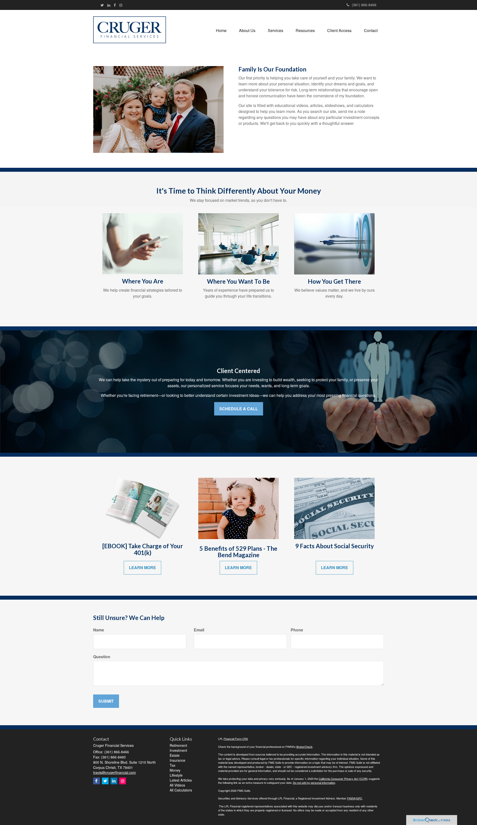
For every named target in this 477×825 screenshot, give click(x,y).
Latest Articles (181, 780)
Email (199, 630)
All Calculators (181, 790)
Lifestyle (176, 775)
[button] (247, 30)
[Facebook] (115, 4)
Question (101, 656)
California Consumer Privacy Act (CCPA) (343, 779)
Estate (175, 755)
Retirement (178, 745)
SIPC (359, 798)
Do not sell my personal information (314, 783)
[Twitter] (102, 4)
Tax (172, 765)
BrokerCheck (304, 747)
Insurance (177, 760)
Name (98, 630)
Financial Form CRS (236, 739)
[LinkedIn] (108, 4)
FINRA (351, 798)
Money (175, 770)
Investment (178, 750)
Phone (297, 630)
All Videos (177, 785)
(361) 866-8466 (364, 4)
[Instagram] (120, 4)
